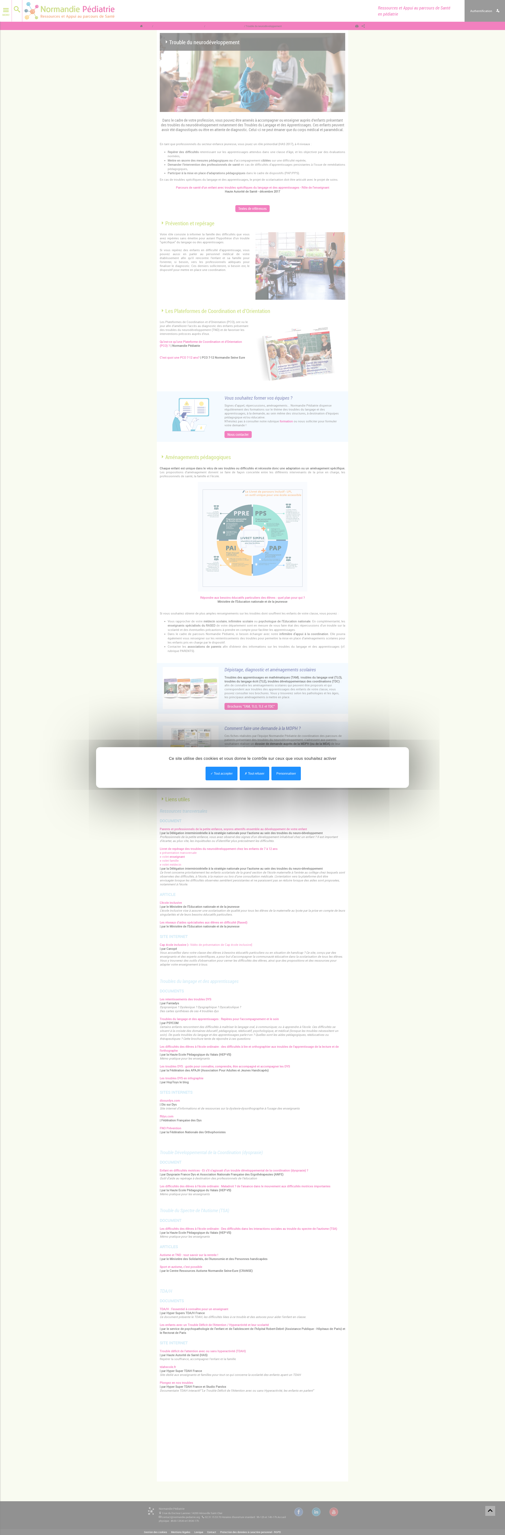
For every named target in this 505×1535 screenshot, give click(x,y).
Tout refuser (255, 773)
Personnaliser (286, 773)
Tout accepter (223, 773)
